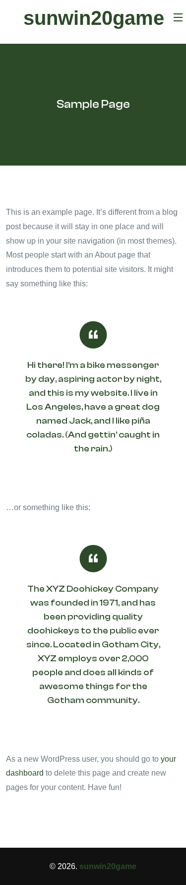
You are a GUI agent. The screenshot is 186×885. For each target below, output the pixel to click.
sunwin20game (93, 18)
